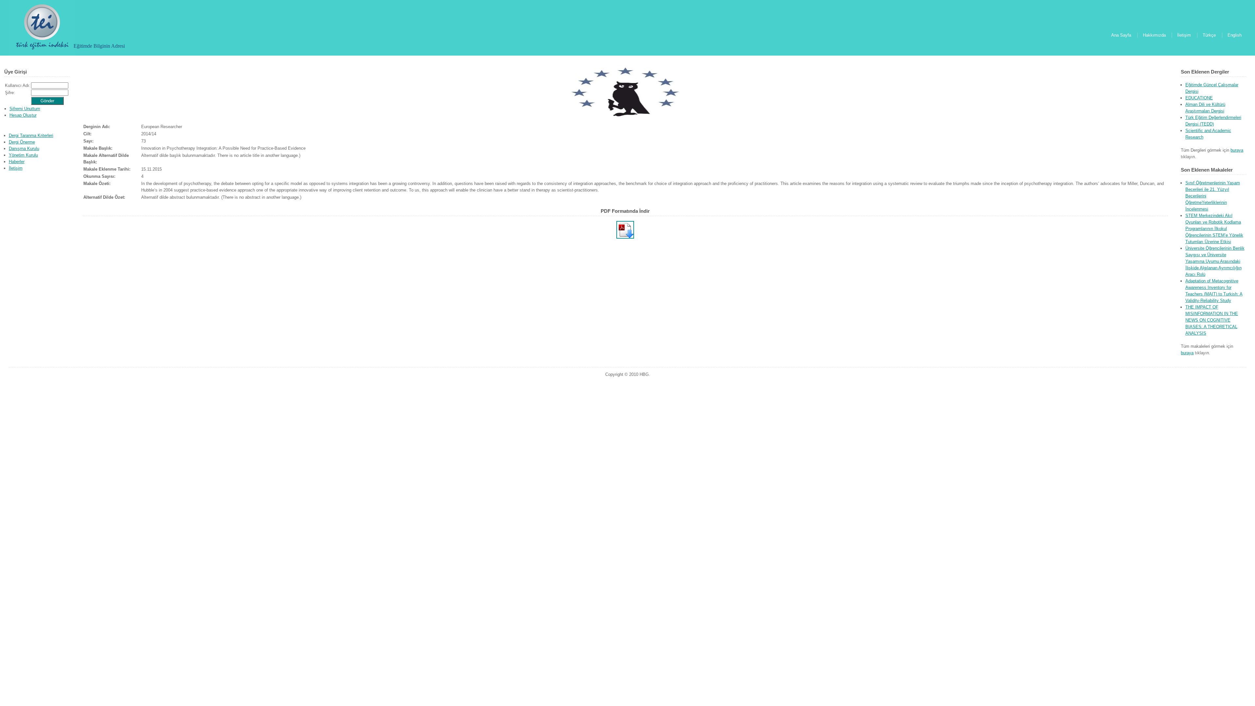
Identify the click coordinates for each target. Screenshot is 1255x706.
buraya (1236, 150)
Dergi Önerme (22, 142)
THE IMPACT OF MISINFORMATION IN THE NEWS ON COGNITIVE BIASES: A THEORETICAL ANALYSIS (1211, 320)
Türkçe (1209, 35)
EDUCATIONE (1199, 97)
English (1235, 35)
